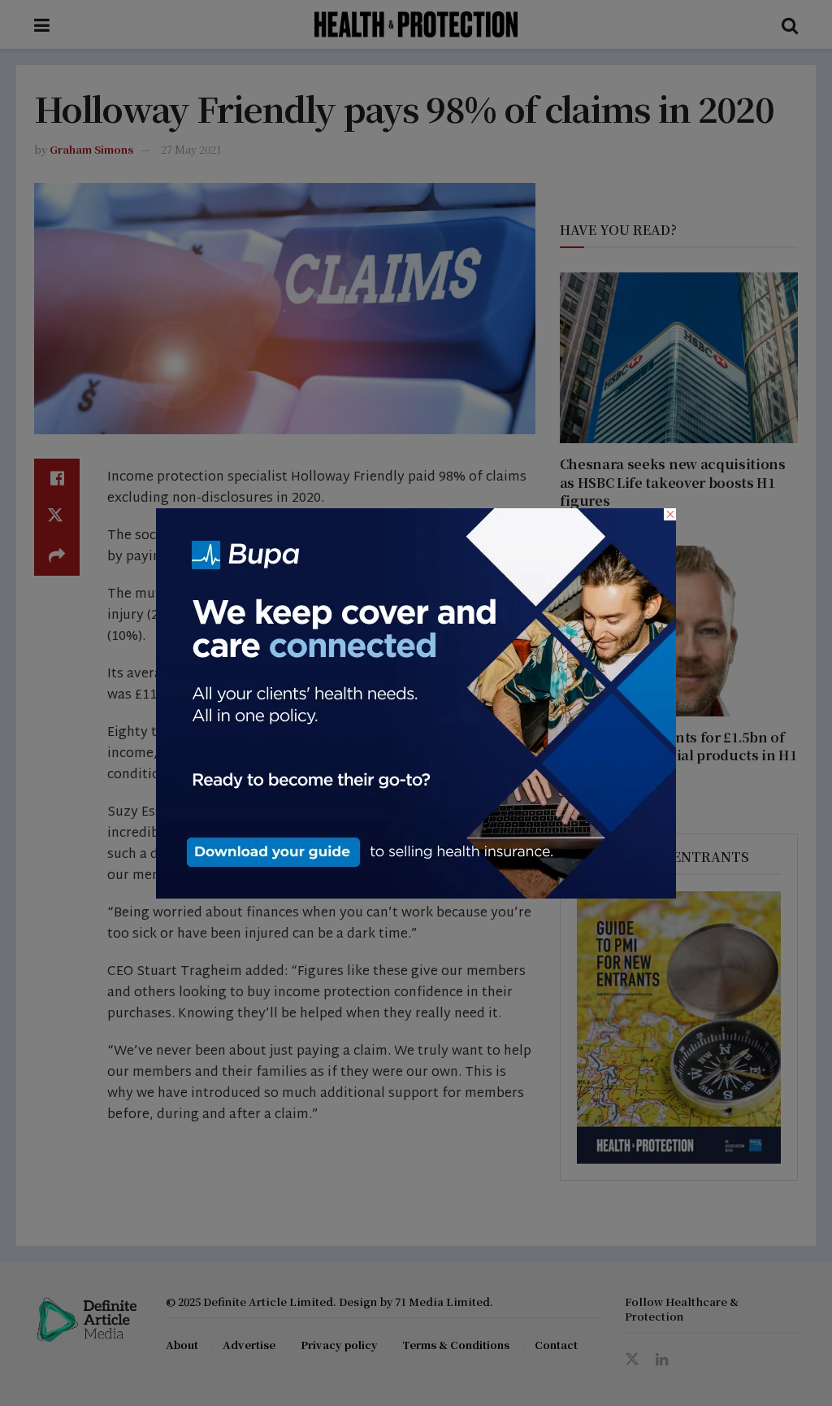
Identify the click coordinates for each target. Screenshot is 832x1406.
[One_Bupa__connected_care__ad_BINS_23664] (416, 701)
